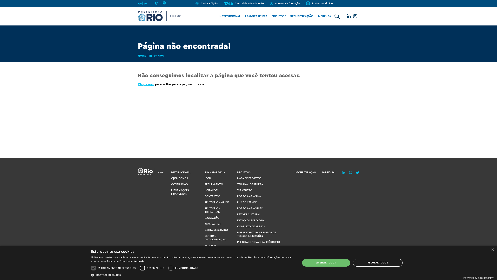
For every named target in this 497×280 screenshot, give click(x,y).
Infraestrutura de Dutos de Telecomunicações (256, 234)
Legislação (212, 218)
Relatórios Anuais (217, 202)
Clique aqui (146, 84)
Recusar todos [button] (378, 262)
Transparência (256, 16)
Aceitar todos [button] (326, 262)
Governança (180, 184)
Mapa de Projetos (249, 178)
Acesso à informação (287, 3)
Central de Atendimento (249, 3)
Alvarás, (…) (213, 224)
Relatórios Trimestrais (212, 210)
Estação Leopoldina (251, 220)
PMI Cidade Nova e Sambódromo (258, 242)
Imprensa (324, 16)
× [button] (492, 249)
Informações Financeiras (180, 192)
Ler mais (139, 261)
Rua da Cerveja (247, 202)
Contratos (212, 196)
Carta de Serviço (216, 230)
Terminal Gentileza (250, 184)
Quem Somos (179, 178)
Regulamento (214, 184)
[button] (192, 275)
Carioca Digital (209, 3)
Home (142, 55)
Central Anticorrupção (215, 238)
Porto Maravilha (249, 196)
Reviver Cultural (248, 214)
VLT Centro (244, 190)
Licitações (212, 190)
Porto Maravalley (249, 208)
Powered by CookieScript (478, 278)
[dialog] (248, 263)
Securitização (302, 16)
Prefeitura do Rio (322, 3)
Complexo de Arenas (251, 226)
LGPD (208, 178)
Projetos (278, 16)
